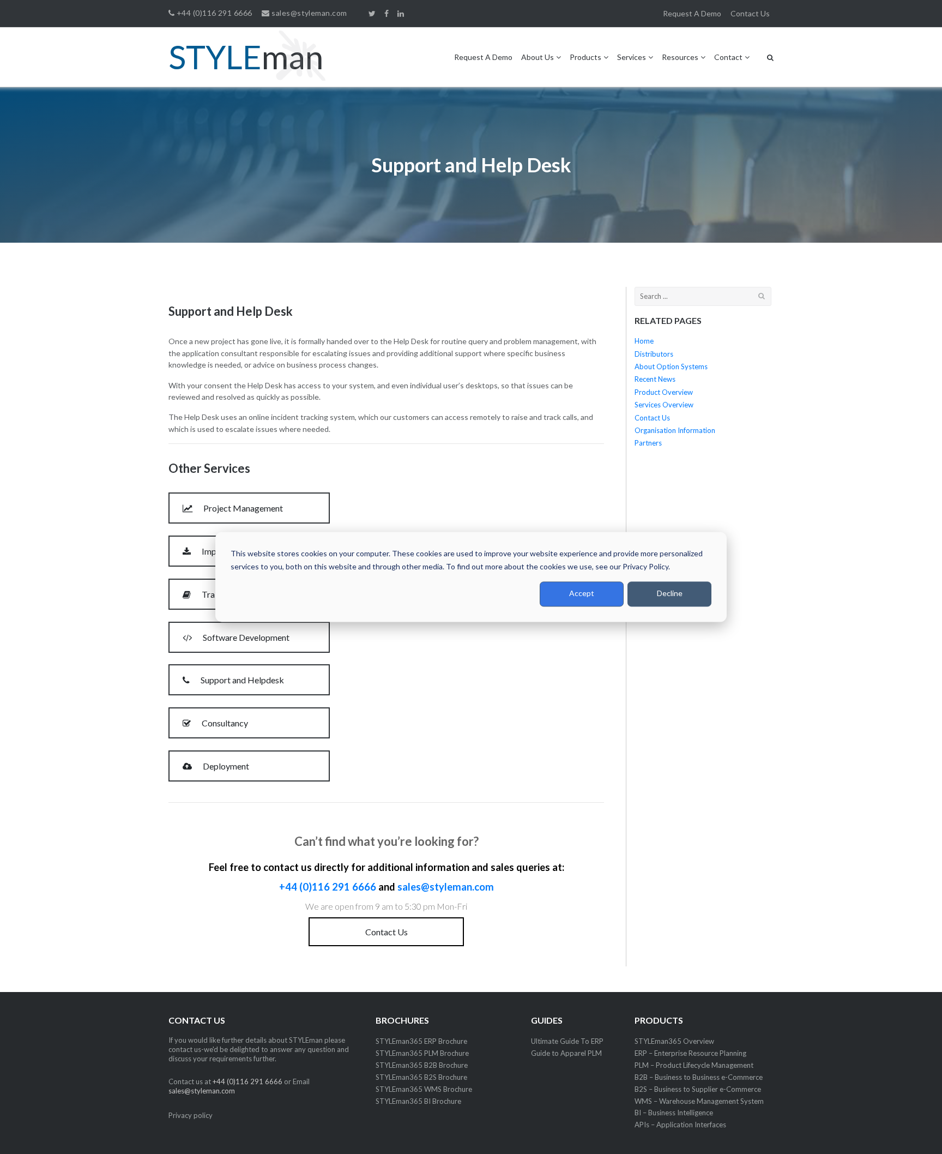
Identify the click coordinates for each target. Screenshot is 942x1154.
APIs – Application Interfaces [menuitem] (680, 1124)
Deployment (225, 766)
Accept (581, 593)
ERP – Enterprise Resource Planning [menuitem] (690, 1053)
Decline (670, 593)
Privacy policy (190, 1115)
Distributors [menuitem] (654, 354)
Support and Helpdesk (241, 680)
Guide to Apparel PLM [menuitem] (566, 1053)
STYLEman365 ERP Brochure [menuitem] (421, 1041)
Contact (728, 57)
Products (585, 57)
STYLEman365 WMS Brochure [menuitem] (424, 1089)
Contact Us (386, 932)
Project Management (242, 508)
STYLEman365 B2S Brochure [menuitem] (421, 1077)
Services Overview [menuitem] (664, 404)
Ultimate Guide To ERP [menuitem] (567, 1041)
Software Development (245, 637)
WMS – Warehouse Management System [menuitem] (699, 1101)
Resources (680, 57)
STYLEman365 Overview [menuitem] (674, 1041)
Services (631, 57)
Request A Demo (483, 57)
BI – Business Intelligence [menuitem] (674, 1112)
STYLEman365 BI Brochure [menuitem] (418, 1101)
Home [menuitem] (644, 340)
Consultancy (224, 723)
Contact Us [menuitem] (750, 13)
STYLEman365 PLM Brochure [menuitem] (422, 1053)
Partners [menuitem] (648, 442)
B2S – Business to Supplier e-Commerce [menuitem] (698, 1089)
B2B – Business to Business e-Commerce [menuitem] (699, 1077)
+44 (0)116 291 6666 (213, 12)
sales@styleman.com (308, 12)
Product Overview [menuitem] (664, 392)
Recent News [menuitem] (655, 379)
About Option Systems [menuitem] (671, 366)
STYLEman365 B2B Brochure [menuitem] (422, 1065)
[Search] (762, 295)
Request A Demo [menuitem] (692, 13)
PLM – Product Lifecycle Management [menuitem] (694, 1065)
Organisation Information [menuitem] (675, 430)
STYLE (245, 56)
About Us (537, 57)
